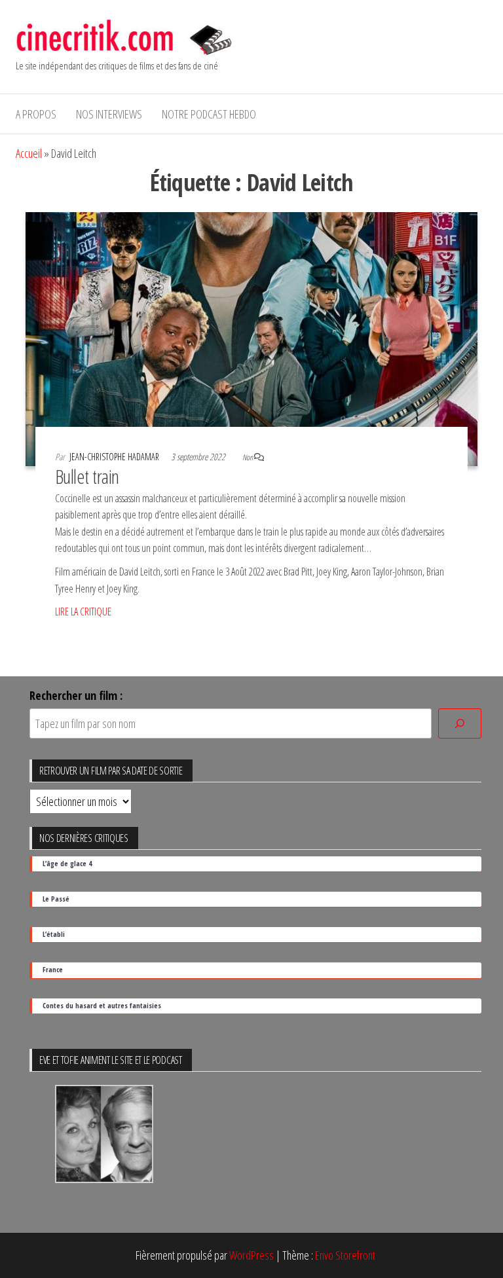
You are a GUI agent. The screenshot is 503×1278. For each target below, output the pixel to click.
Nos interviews (109, 114)
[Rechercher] (459, 723)
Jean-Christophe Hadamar (115, 456)
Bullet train (87, 476)
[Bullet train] (251, 338)
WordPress (251, 1255)
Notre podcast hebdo (209, 114)
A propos (36, 114)
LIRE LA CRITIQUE (83, 611)
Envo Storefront (345, 1255)
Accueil (29, 153)
